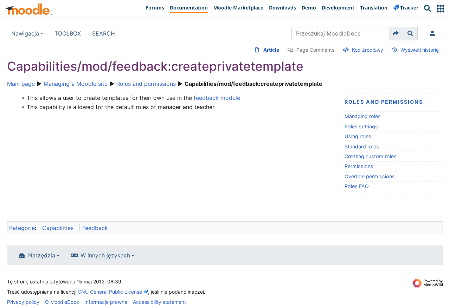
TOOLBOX (67, 33)
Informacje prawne (105, 302)
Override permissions (370, 176)
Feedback (95, 227)
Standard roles (362, 146)
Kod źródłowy (367, 50)
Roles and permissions (146, 83)
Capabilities (57, 227)
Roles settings (361, 126)
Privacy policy (23, 302)
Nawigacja (25, 33)
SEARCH (103, 33)
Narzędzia (41, 255)
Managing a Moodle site (76, 83)
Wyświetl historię (419, 50)
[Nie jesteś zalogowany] (434, 33)
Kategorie (22, 227)
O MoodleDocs (62, 302)
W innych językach (105, 255)
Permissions (359, 166)
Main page (21, 83)
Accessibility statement (159, 302)
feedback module (217, 97)
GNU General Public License (110, 292)
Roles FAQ (357, 186)
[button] (440, 8)
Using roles (358, 136)
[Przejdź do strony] (396, 33)
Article (271, 50)
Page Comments (315, 50)
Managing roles (363, 116)
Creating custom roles (371, 156)
